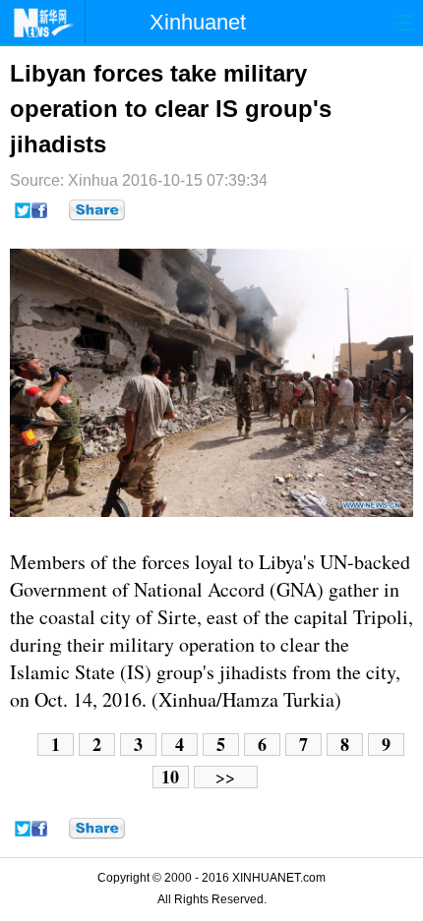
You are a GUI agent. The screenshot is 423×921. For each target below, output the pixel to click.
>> (225, 777)
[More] (97, 210)
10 (170, 777)
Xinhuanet (198, 22)
